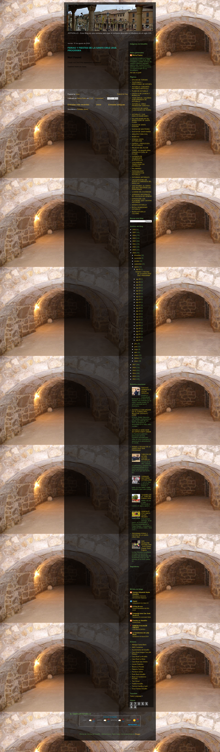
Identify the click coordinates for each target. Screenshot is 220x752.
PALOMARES (136, 168)
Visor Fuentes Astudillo (139, 689)
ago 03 (138, 334)
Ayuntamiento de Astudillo (140, 650)
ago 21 (138, 296)
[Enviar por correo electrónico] (108, 98)
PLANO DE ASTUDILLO (140, 91)
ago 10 (138, 323)
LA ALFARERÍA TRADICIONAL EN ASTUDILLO (138, 164)
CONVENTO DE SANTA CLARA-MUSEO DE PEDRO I (141, 110)
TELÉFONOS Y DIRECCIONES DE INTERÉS (142, 83)
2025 (134, 232)
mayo (136, 349)
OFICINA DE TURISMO (140, 80)
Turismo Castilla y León (140, 686)
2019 (134, 250)
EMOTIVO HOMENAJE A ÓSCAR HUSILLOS (146, 390)
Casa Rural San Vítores (140, 662)
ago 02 (138, 337)
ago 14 (138, 314)
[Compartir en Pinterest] (117, 98)
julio (135, 344)
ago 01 (138, 340)
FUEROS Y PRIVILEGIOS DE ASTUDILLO (141, 144)
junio (136, 346)
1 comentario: (99, 98)
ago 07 (138, 331)
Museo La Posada (138, 667)
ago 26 (138, 282)
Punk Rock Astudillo (138, 674)
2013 (134, 376)
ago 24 (138, 288)
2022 (134, 241)
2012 (134, 379)
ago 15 (138, 311)
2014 (134, 373)
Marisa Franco (137, 55)
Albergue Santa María (139, 645)
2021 (134, 244)
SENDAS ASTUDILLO (139, 205)
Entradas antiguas (116, 104)
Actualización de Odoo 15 (140, 603)
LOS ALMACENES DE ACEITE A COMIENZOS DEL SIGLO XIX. (141, 181)
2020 (134, 247)
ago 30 (138, 279)
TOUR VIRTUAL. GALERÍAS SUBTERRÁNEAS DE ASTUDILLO (141, 99)
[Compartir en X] (112, 98)
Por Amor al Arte (137, 672)
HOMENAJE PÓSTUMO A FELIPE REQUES (145, 514)
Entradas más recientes (78, 104)
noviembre (138, 258)
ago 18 (138, 302)
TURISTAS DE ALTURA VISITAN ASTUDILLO (146, 457)
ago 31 (138, 269)
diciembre (137, 255)
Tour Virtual (135, 681)
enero (136, 361)
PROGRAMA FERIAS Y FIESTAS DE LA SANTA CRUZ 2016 (140, 535)
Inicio (98, 104)
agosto (136, 267)
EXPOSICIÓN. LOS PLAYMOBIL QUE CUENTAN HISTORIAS (141, 200)
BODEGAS (135, 137)
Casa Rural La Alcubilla (139, 656)
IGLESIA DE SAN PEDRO (141, 129)
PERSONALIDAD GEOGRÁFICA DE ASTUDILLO (138, 173)
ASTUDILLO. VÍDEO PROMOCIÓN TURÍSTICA (141, 105)
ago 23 (138, 291)
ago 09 (138, 325)
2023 (134, 238)
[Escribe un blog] (110, 98)
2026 (134, 229)
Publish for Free (122, 94)
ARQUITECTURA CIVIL (140, 134)
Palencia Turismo (137, 669)
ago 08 (138, 328)
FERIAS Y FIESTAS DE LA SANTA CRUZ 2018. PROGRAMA (143, 273)
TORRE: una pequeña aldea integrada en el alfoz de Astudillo (141, 152)
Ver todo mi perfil (135, 73)
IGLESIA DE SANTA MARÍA (141, 132)
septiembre (138, 264)
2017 (134, 364)
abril (136, 352)
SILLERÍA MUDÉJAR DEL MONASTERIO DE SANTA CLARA (141, 120)
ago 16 (138, 308)
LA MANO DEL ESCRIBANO (141, 192)
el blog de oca (137, 606)
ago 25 (138, 285)
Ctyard (134, 601)
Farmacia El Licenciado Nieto (141, 617)
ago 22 (138, 293)
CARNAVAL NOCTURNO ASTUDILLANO (146, 478)
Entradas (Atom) (82, 109)
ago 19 (138, 299)
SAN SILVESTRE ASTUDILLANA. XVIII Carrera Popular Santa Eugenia (146, 545)
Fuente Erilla (136, 622)
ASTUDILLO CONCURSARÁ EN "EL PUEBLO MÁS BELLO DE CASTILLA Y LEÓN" (141, 412)
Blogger (137, 734)
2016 (134, 367)
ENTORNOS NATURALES (141, 177)
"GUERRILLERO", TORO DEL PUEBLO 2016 (146, 496)
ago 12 (138, 317)
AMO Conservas (137, 647)
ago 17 (138, 305)
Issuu (78, 94)
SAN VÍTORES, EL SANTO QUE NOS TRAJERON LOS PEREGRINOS (141, 187)
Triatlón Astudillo (137, 684)
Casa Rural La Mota (138, 659)
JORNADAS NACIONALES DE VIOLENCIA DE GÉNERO (142, 195)
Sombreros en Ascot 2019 (140, 636)
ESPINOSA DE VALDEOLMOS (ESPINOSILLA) (137, 158)
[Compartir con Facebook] (115, 98)
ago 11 (138, 320)
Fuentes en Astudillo (139, 620)
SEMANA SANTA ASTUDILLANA (137, 140)
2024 (134, 235)
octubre (137, 261)
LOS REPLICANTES (138, 629)
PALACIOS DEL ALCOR (140, 148)
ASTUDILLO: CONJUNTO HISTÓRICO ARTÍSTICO (140, 87)
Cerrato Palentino (137, 664)
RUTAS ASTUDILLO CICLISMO (138, 212)
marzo (136, 355)
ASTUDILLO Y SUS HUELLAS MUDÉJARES (140, 115)
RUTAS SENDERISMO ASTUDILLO (139, 208)
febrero (136, 358)
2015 (134, 370)
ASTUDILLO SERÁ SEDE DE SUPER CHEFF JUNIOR (141, 431)
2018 (134, 253)
